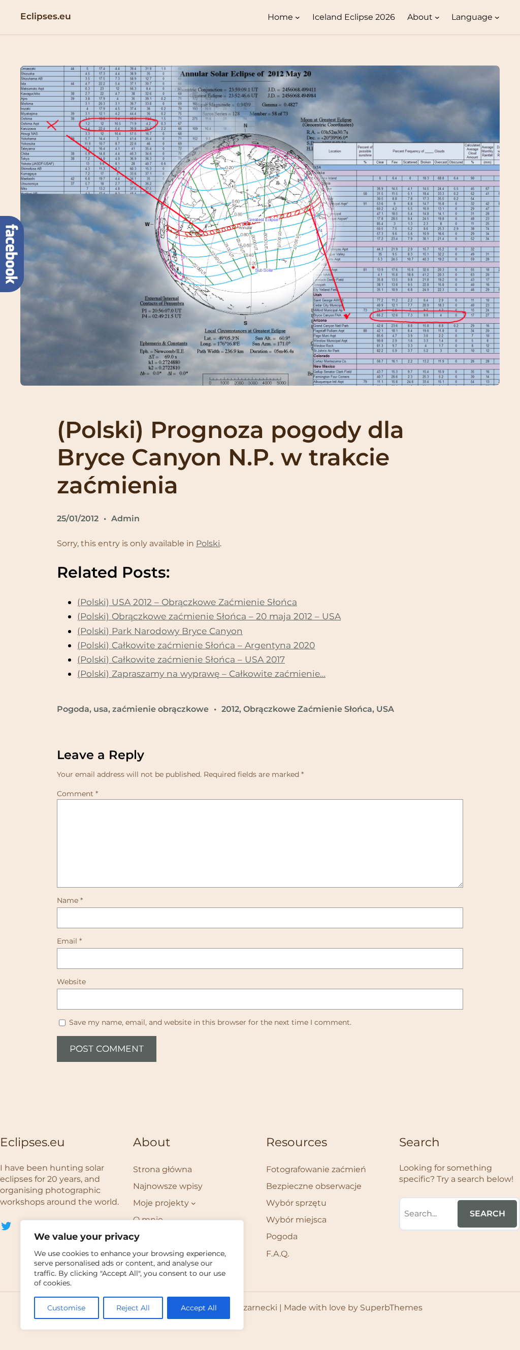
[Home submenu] (297, 17)
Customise (66, 1307)
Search (487, 1213)
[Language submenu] (497, 17)
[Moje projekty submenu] (193, 1203)
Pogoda (73, 709)
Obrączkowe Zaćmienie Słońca (307, 709)
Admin (125, 518)
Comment (77, 793)
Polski (208, 543)
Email (69, 941)
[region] (132, 1275)
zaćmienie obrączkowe (160, 709)
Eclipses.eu (45, 16)
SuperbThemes (391, 1307)
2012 (230, 709)
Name (70, 900)
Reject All (133, 1307)
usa (100, 709)
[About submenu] (437, 17)
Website (71, 981)
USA (385, 709)
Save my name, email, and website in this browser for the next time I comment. (210, 1022)
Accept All (199, 1307)
